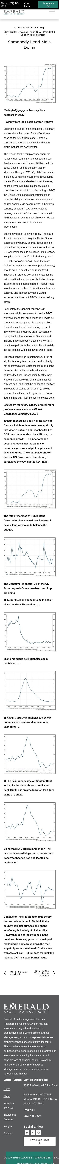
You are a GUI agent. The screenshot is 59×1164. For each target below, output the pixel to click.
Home (7, 1089)
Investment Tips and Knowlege (29, 27)
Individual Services (9, 1105)
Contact (8, 1133)
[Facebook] (33, 1132)
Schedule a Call (48, 4)
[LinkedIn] (27, 1132)
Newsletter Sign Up (39, 1141)
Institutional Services (10, 1117)
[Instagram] (38, 1132)
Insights (8, 1126)
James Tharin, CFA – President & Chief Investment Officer (37, 33)
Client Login (27, 4)
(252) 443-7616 (32, 1115)
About (7, 1096)
